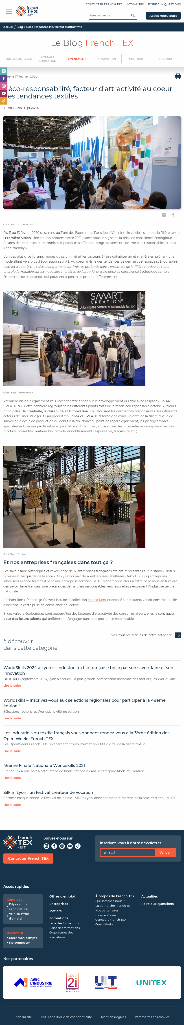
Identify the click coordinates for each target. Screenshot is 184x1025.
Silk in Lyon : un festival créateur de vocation (48, 792)
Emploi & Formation (47, 59)
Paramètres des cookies (152, 1017)
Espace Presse (105, 915)
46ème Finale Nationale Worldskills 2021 (44, 765)
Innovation (106, 58)
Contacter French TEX (104, 4)
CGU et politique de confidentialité (66, 1017)
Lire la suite (12, 685)
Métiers (55, 911)
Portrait (136, 58)
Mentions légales (113, 1017)
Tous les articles (18, 58)
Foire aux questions (164, 4)
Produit (165, 58)
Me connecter (19, 942)
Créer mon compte (23, 938)
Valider (165, 853)
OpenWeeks (104, 924)
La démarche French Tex (113, 905)
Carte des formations (64, 928)
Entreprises (58, 904)
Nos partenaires (106, 910)
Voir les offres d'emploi (19, 916)
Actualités (135, 4)
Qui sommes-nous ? (110, 901)
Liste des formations (64, 923)
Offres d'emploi (62, 896)
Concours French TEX (110, 919)
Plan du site (23, 1017)
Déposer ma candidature (18, 906)
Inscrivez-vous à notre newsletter (130, 843)
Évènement (77, 58)
